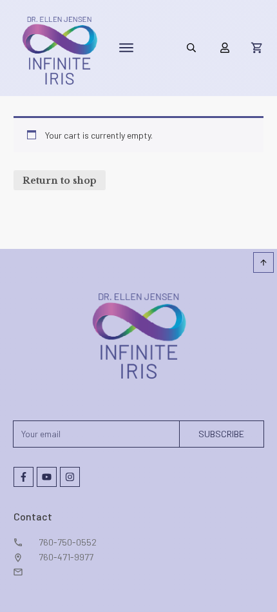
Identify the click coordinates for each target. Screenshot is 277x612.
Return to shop (60, 180)
